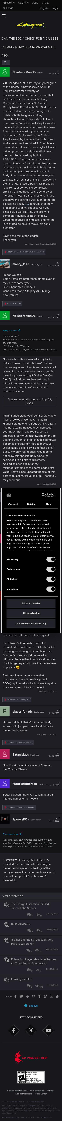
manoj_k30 (20, 264)
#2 (53, 264)
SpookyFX (19, 819)
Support (8, 8)
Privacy (50, 1091)
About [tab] (48, 504)
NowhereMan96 (24, 72)
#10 (54, 819)
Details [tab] (31, 504)
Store (45, 2)
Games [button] (22, 3)
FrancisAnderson (24, 784)
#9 (54, 784)
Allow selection (31, 613)
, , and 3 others (25, 252)
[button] (4, 16)
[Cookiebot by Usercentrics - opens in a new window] (42, 495)
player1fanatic (22, 712)
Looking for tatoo (21, 979)
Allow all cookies (31, 603)
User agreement (37, 1091)
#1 (53, 72)
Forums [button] (7, 3)
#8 (53, 754)
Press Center (41, 1094)
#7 (53, 711)
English (33, 1005)
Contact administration (17, 1091)
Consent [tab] (13, 504)
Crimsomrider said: (11, 834)
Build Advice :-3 (21, 924)
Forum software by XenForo (27, 1117)
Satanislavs (20, 755)
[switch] (50, 569)
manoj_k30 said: (10, 330)
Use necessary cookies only (31, 623)
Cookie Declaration (23, 1094)
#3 (53, 316)
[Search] (6, 62)
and (18, 699)
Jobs (35, 2)
